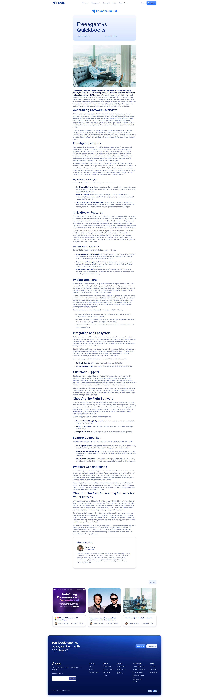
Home (91, 666)
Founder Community (120, 673)
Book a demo (123, 3)
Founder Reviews (94, 672)
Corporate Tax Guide (139, 666)
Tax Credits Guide (138, 672)
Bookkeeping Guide (139, 669)
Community (106, 3)
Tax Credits (106, 672)
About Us (91, 669)
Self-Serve (152, 666)
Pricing (114, 3)
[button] (86, 3)
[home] (61, 2)
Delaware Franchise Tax (138, 676)
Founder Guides (121, 666)
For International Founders (137, 680)
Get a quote (153, 669)
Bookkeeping (107, 666)
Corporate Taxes (108, 669)
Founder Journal (121, 669)
